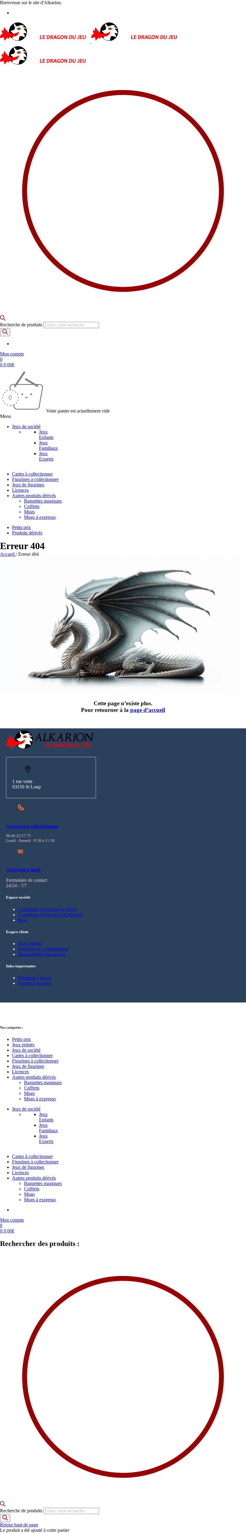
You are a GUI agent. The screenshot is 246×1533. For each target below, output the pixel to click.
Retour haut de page (19, 1524)
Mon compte (30, 943)
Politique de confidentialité (43, 948)
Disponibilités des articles (42, 954)
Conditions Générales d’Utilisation (50, 914)
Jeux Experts (46, 456)
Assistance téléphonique (32, 826)
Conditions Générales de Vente (47, 909)
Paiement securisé (35, 983)
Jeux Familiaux (48, 445)
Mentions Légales (35, 977)
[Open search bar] (2, 319)
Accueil (8, 554)
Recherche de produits (22, 324)
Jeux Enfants (46, 434)
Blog (22, 920)
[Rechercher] (5, 332)
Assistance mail (23, 869)
